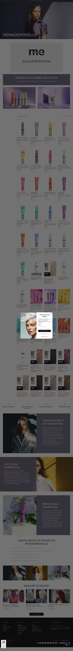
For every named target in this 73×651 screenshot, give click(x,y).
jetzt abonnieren (44, 330)
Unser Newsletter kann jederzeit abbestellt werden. (44, 334)
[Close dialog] (51, 313)
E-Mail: (39, 324)
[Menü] (5, 640)
